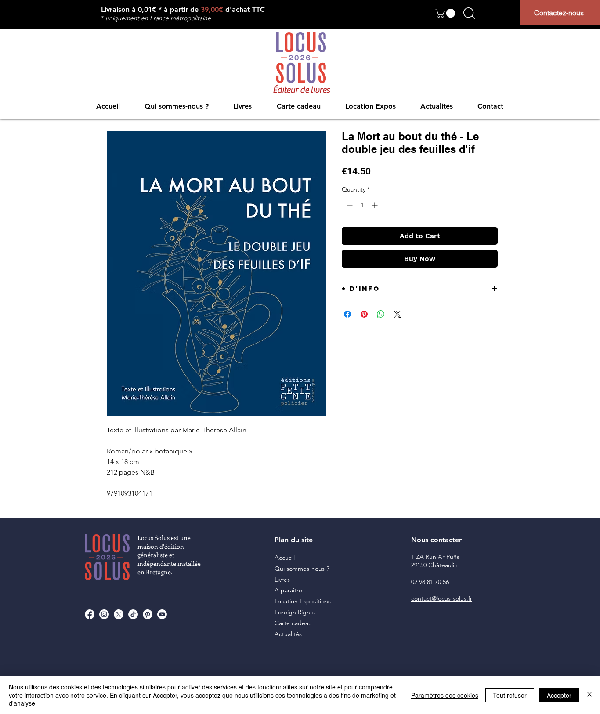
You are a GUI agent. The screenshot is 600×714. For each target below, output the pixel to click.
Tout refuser (510, 695)
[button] (446, 13)
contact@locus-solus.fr (441, 598)
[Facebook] (89, 614)
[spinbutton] (362, 205)
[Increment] (375, 205)
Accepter (559, 695)
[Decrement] (348, 205)
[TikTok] (133, 614)
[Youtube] (162, 614)
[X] (118, 614)
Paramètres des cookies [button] (444, 695)
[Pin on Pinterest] (364, 314)
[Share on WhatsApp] (381, 314)
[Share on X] (397, 314)
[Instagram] (104, 614)
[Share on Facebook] (347, 314)
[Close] (589, 695)
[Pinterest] (147, 614)
